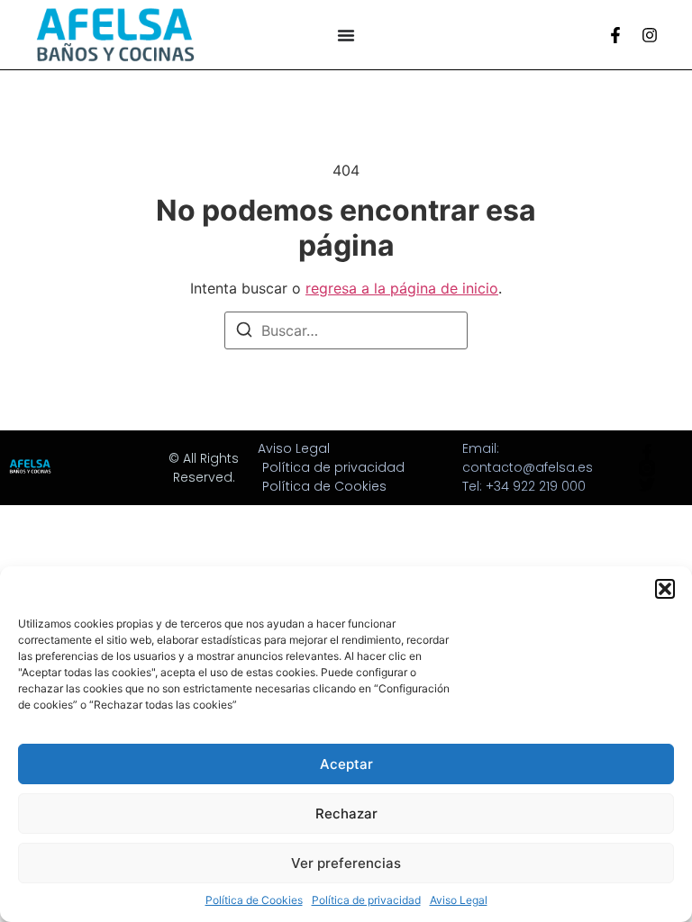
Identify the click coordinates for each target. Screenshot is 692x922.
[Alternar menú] (346, 35)
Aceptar (346, 764)
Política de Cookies (254, 900)
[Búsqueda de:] (346, 330)
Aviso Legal (458, 900)
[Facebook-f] (615, 35)
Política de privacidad (366, 900)
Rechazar (346, 813)
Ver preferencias (346, 863)
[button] (665, 589)
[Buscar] (244, 332)
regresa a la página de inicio (401, 288)
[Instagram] (650, 35)
